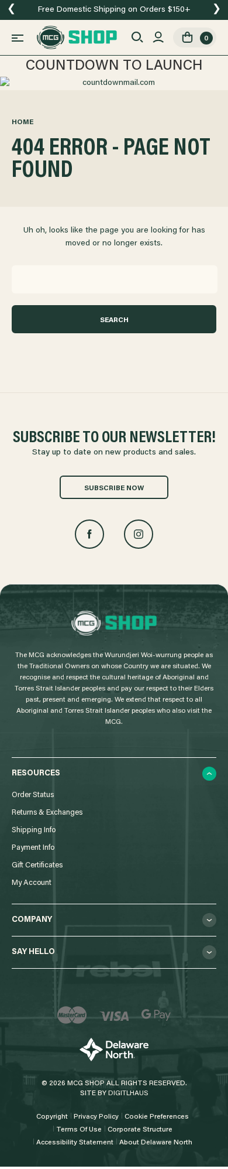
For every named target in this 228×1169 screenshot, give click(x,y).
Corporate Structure (140, 1129)
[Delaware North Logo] (114, 1049)
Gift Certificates (37, 865)
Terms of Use (79, 1129)
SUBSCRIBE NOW (114, 488)
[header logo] (77, 37)
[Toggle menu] (17, 37)
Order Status (33, 795)
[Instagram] (138, 534)
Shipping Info (34, 830)
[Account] (158, 37)
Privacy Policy (96, 1116)
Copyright (52, 1116)
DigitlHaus (128, 1093)
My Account (31, 883)
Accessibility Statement (74, 1142)
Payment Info (33, 848)
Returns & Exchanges (47, 812)
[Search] (137, 37)
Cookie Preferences (157, 1116)
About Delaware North (155, 1142)
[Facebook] (89, 534)
